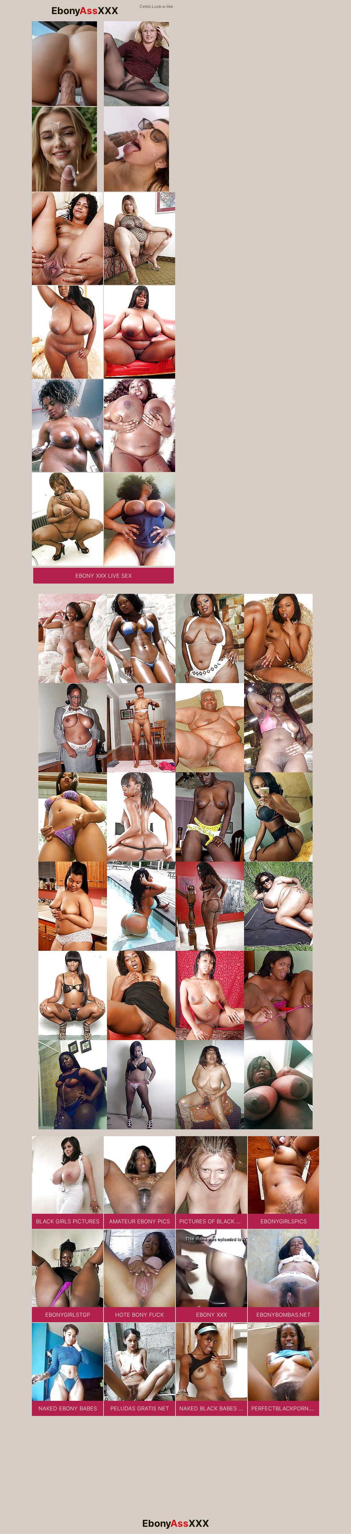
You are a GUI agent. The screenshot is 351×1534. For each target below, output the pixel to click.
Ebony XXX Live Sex (103, 575)
